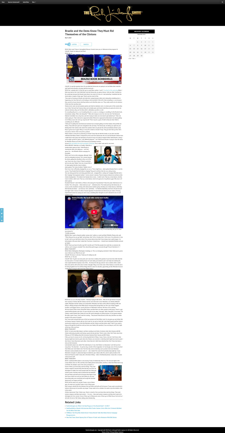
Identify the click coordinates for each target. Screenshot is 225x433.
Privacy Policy (114, 432)
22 (137, 52)
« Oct (129, 58)
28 (134, 56)
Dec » (134, 58)
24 (145, 52)
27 (130, 56)
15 (137, 49)
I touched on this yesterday (111, 90)
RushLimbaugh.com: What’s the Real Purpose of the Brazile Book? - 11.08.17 (88, 406)
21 (134, 52)
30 (141, 56)
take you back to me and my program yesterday (81, 143)
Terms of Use (105, 432)
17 (145, 49)
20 (130, 52)
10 (145, 45)
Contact (121, 432)
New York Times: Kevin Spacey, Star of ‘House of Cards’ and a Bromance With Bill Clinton (91, 417)
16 (141, 49)
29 (137, 56)
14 (134, 49)
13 (130, 49)
